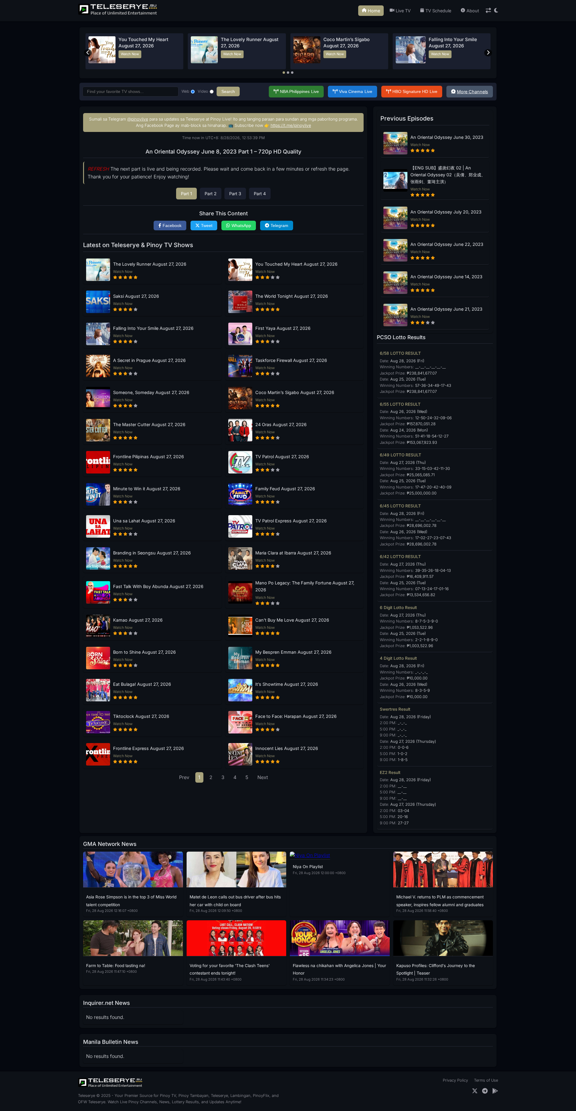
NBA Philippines (299, 91)
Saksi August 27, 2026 (136, 296)
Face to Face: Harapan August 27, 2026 (296, 716)
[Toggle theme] (496, 10)
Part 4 (260, 193)
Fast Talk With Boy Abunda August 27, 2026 (158, 586)
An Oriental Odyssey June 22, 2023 (446, 244)
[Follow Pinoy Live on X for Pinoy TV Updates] (475, 1091)
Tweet (206, 225)
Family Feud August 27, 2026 (285, 488)
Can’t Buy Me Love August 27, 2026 (292, 620)
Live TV (403, 10)
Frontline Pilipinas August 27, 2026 (148, 456)
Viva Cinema (355, 91)
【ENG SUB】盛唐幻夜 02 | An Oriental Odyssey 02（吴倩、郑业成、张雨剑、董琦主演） (447, 174)
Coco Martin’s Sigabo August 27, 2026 (294, 392)
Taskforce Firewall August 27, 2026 (291, 360)
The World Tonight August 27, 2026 (291, 296)
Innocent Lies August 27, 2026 (286, 748)
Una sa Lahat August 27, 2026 (144, 520)
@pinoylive (137, 119)
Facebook (172, 225)
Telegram (279, 225)
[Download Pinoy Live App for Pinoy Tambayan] (495, 1091)
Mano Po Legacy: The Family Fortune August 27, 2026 (304, 586)
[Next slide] (488, 52)
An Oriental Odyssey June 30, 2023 (446, 137)
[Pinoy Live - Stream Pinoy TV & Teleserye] (118, 14)
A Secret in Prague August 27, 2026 (149, 360)
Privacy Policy (455, 1080)
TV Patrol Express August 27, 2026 (291, 520)
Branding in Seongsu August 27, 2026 (152, 552)
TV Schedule (438, 10)
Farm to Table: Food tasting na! (115, 965)
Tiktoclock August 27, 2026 (141, 716)
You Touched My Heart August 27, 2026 (296, 264)
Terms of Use (486, 1080)
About (472, 10)
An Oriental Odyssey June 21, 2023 (446, 309)
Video (203, 91)
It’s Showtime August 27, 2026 (286, 684)
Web (185, 91)
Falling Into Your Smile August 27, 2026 (153, 328)
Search (228, 91)
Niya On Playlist (308, 866)
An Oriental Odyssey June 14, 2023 (446, 276)
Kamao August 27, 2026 (138, 620)
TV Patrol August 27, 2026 (282, 456)
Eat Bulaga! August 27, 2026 (142, 684)
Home (374, 10)
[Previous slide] (88, 52)
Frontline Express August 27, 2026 (148, 748)
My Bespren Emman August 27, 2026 (293, 652)
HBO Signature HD (414, 91)
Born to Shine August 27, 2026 (144, 652)
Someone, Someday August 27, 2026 (151, 392)
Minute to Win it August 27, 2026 (146, 488)
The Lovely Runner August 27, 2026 (149, 264)
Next (262, 777)
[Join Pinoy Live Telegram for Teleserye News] (485, 1091)
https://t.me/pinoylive (291, 125)
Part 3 (235, 193)
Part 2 (211, 193)
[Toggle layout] (488, 10)
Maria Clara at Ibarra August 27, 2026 (293, 552)
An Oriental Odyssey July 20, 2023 (446, 211)
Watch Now (130, 54)
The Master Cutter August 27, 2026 (149, 424)
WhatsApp (241, 225)
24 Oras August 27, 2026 (281, 424)
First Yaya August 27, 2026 (282, 328)
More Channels (472, 91)
